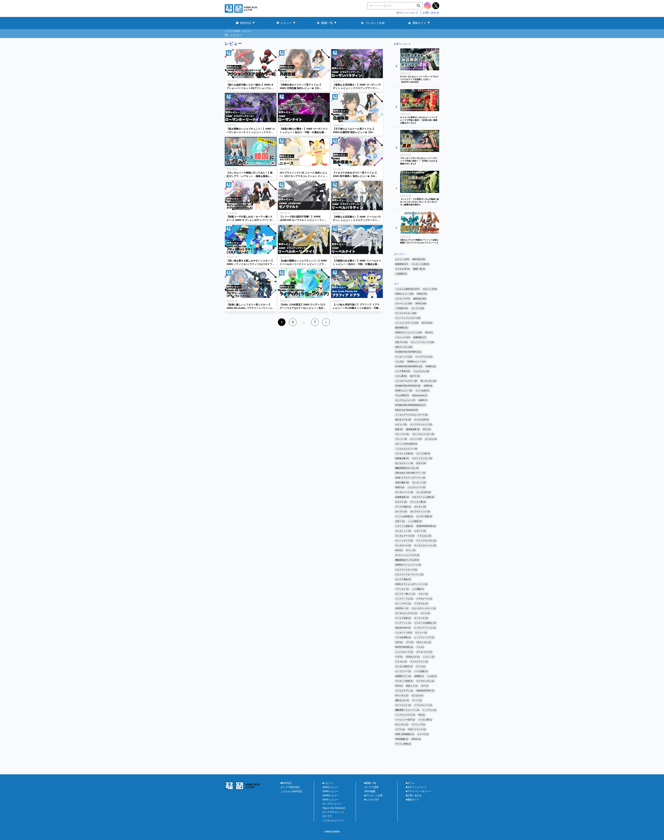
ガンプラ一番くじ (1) (405, 594)
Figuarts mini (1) (403, 628)
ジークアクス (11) (424, 357)
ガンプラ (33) (417, 308)
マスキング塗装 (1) (404, 681)
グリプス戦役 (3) (403, 507)
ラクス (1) (420, 666)
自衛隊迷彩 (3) (402, 497)
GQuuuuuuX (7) (419, 395)
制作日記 (245, 22)
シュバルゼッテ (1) (404, 652)
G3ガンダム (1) (424, 642)
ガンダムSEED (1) (403, 666)
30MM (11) (431, 366)
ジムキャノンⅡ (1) (403, 632)
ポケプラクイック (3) (420, 511)
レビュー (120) (402, 259)
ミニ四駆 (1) (418, 589)
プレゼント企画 (375, 22)
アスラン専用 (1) (403, 744)
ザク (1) (424, 686)
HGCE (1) (416, 739)
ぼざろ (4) (421, 463)
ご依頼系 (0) (401, 274)
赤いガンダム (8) (428, 381)
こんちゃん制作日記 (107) (407, 289)
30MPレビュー (330, 791)
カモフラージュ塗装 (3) (423, 497)
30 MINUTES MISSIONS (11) (408, 366)
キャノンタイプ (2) (404, 540)
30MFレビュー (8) (403, 390)
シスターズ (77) (402, 298)
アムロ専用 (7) (402, 395)
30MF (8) (428, 386)
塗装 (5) (399, 429)
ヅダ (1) (399, 657)
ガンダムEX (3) (423, 492)
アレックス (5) (402, 434)
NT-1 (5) (427, 429)
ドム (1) (420, 647)
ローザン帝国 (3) (424, 516)
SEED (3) (399, 487)
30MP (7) (422, 400)
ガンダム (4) (430, 439)
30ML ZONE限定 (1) (404, 734)
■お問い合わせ (414, 795)
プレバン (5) (401, 439)
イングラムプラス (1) (405, 715)
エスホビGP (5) (402, 269)
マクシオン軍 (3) (418, 502)
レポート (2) (420, 531)
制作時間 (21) (401, 327)
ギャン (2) (410, 550)
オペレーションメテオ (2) (407, 555)
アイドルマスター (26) (405, 313)
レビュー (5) (401, 424)
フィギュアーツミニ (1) (425, 628)
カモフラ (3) (401, 502)
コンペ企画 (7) (422, 390)
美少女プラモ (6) (403, 419)
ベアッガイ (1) (402, 589)
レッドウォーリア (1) (424, 637)
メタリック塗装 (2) (404, 526)
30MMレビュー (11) (416, 361)
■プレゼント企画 (373, 795)
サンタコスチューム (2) (425, 545)
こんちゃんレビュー (333, 820)
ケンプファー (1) (403, 671)
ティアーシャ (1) (403, 623)
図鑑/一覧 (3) (419, 269)
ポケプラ (327, 816)
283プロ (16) (401, 342)
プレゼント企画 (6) (420, 264)
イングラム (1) (429, 710)
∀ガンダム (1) (401, 724)
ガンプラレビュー (332, 803)
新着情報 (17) (401, 264)
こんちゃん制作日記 (291, 791)
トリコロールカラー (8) (406, 381)
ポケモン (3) (420, 507)
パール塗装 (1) (421, 671)
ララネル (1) (401, 661)
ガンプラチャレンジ (333, 812)
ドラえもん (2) (424, 536)
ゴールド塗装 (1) (403, 618)
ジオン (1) (423, 594)
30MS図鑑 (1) (401, 739)
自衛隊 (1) (419, 676)
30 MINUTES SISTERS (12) (408, 352)
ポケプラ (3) (401, 511)
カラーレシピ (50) (403, 303)
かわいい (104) (430, 289)
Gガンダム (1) (401, 695)
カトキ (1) (425, 613)
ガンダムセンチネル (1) (406, 613)
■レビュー (327, 783)
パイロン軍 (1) (425, 719)
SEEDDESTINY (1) (425, 690)
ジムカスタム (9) (421, 371)
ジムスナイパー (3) (416, 487)
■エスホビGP (371, 799)
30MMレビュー (330, 795)
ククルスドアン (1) (404, 690)
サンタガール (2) (403, 545)
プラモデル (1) (421, 603)
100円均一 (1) (401, 608)
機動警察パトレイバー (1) (407, 710)
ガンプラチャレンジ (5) (421, 424)
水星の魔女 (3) (402, 482)
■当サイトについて (416, 787)
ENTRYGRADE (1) (404, 647)
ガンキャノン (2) (403, 531)
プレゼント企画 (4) (404, 453)
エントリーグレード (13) (422, 342)
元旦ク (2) (400, 521)
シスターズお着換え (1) (425, 623)
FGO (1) (399, 686)
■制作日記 (286, 783)
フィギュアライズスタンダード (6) (411, 415)
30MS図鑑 (369, 791)
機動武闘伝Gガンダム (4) (407, 468)
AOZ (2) (399, 550)
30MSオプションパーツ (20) (408, 332)
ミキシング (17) (402, 337)
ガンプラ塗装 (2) (403, 579)
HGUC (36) (421, 303)
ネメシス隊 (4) (423, 453)
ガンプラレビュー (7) (405, 400)
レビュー (286, 22)
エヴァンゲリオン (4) (422, 458)
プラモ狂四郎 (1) (403, 637)
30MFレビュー (330, 799)
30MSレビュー (330, 787)
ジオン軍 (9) (401, 376)
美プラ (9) (414, 376)
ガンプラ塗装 (371, 787)
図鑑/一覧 (327, 22)
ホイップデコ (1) (403, 603)
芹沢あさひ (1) (412, 657)
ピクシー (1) (421, 632)
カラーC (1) (423, 734)
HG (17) (429, 332)
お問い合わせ (431, 12)
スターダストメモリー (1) (424, 608)
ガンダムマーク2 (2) (404, 536)
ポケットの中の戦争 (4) (406, 444)
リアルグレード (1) (423, 705)
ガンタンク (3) (419, 482)
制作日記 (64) (419, 298)
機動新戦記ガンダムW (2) (407, 560)
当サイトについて (407, 12)
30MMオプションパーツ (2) (408, 565)
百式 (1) (399, 642)
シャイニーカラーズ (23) (406, 323)
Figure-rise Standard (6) (406, 410)
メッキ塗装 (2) (415, 521)
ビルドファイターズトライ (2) (409, 574)
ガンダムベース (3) (404, 492)
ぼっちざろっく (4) (404, 463)
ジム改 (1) (431, 676)
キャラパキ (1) (421, 618)
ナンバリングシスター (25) (407, 318)
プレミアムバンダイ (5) (423, 434)
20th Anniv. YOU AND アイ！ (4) (410, 473)
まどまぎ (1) (417, 695)
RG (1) (421, 715)
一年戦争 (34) (401, 308)
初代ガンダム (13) (403, 347)
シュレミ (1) (428, 657)
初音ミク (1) (412, 686)
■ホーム (410, 783)
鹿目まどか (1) (402, 700)
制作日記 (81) (419, 259)
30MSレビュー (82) (404, 294)
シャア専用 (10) (402, 371)
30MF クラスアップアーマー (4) (410, 478)
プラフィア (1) (418, 724)
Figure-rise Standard (333, 807)
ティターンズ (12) (403, 357)
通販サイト (419, 22)
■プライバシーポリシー (418, 791)
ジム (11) (399, 361)
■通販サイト (412, 799)
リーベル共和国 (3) (404, 516)
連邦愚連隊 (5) (412, 429)
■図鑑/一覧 (370, 783)
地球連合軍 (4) (402, 458)
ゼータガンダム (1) (425, 681)
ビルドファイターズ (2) (406, 569)
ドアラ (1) (400, 729)
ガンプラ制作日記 (290, 787)
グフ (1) (409, 642)
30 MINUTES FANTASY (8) (407, 386)
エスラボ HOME (232, 31)
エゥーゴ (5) (416, 439)
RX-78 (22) (427, 323)
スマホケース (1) (424, 599)
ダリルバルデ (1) (424, 652)
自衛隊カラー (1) (403, 676)
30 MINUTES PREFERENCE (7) (410, 405)
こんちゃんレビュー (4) (406, 448)
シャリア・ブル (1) (404, 599)
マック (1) (417, 700)
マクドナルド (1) (403, 705)
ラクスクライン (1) (419, 661)
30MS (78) (422, 294)
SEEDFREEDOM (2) (426, 526)
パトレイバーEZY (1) (405, 719)
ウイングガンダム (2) (426, 540)
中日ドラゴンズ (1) (417, 729)
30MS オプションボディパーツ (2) (411, 584)
